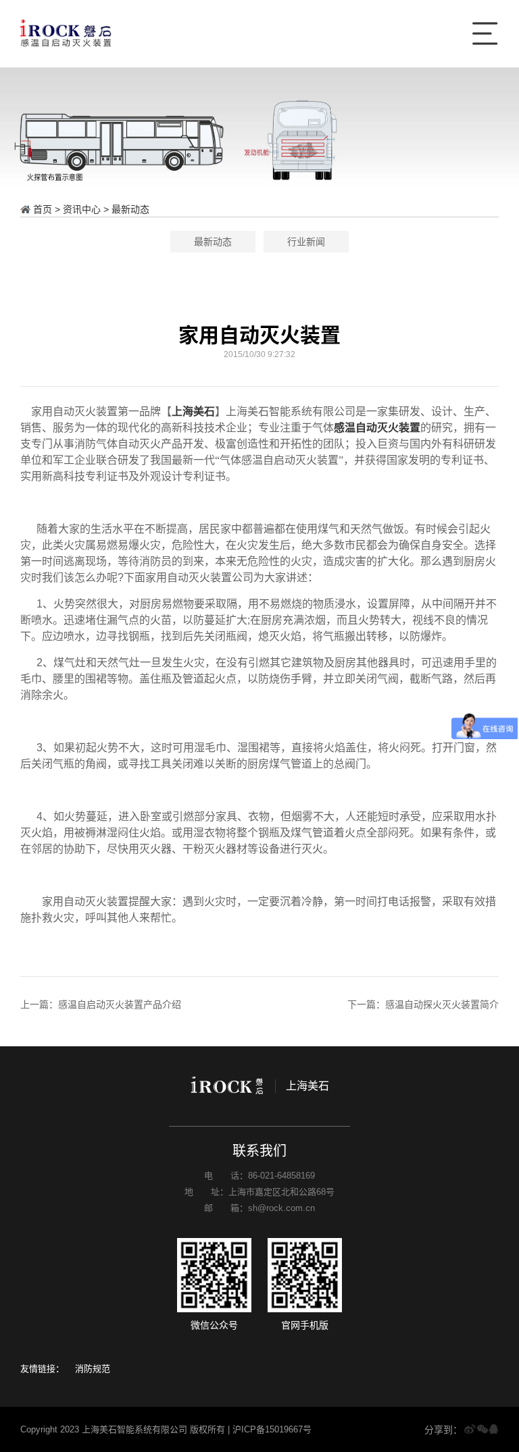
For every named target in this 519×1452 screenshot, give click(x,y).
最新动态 (130, 209)
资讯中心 (82, 209)
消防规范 (92, 1369)
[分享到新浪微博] (469, 1429)
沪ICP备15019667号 (272, 1429)
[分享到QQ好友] (493, 1429)
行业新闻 (306, 241)
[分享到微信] (482, 1429)
